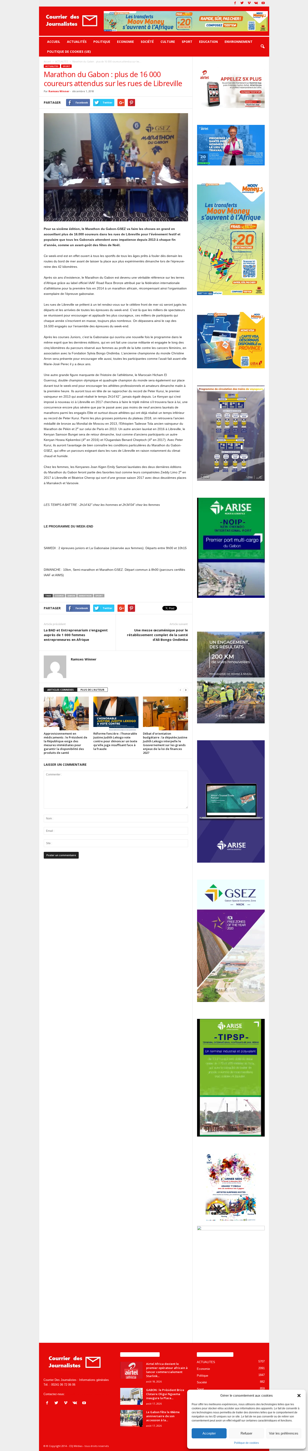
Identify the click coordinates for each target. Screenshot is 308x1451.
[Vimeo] (249, 3)
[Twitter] (242, 3)
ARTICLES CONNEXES (60, 689)
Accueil (53, 41)
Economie (125, 41)
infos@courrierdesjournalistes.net (87, 1394)
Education (208, 41)
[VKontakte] (256, 3)
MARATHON (85, 595)
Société (147, 41)
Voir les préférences (283, 1433)
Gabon (71, 595)
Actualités (77, 41)
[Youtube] (263, 3)
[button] (299, 1395)
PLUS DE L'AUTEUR (92, 689)
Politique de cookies (246, 1442)
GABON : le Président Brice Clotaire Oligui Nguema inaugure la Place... (165, 1394)
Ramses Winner (58, 91)
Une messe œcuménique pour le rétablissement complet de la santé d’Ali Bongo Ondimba (157, 635)
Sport (187, 41)
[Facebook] (235, 3)
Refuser (246, 1433)
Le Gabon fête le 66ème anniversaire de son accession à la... (163, 1416)
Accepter (209, 1433)
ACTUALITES (51, 66)
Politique (101, 41)
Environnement (239, 41)
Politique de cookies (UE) (69, 51)
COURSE (59, 595)
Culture (168, 41)
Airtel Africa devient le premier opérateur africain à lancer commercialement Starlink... (167, 1370)
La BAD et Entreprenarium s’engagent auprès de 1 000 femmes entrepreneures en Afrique (76, 635)
